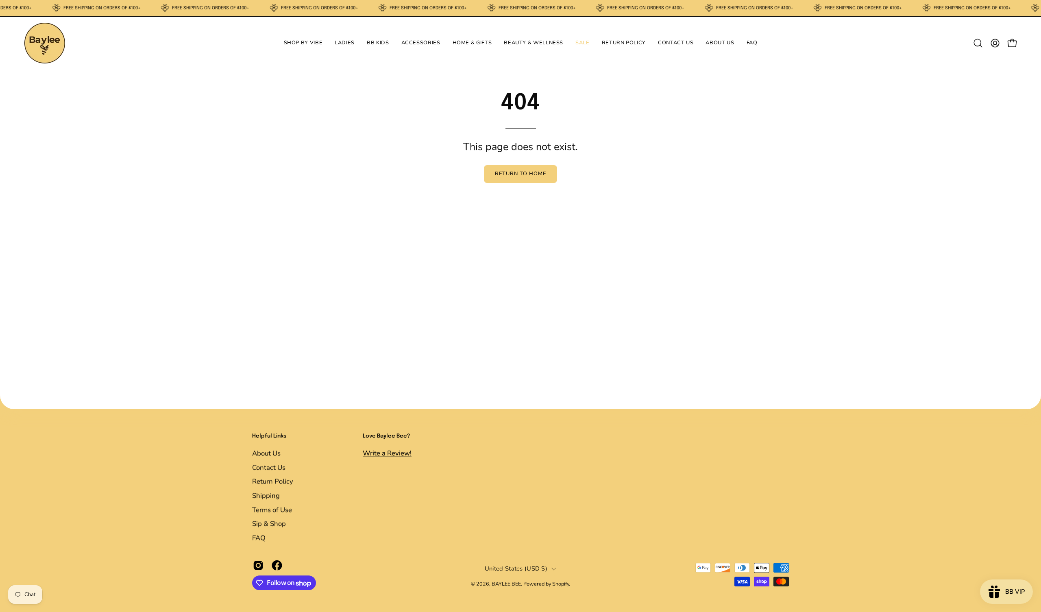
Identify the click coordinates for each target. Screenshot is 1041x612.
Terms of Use (272, 509)
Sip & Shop (269, 523)
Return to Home (520, 173)
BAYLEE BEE (506, 584)
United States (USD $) (516, 568)
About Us (266, 453)
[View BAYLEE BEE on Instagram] (258, 566)
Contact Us (268, 467)
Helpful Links (269, 436)
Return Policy (272, 481)
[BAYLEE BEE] (44, 43)
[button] (303, 43)
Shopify (560, 584)
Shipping (266, 495)
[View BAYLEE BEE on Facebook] (277, 566)
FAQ (259, 537)
